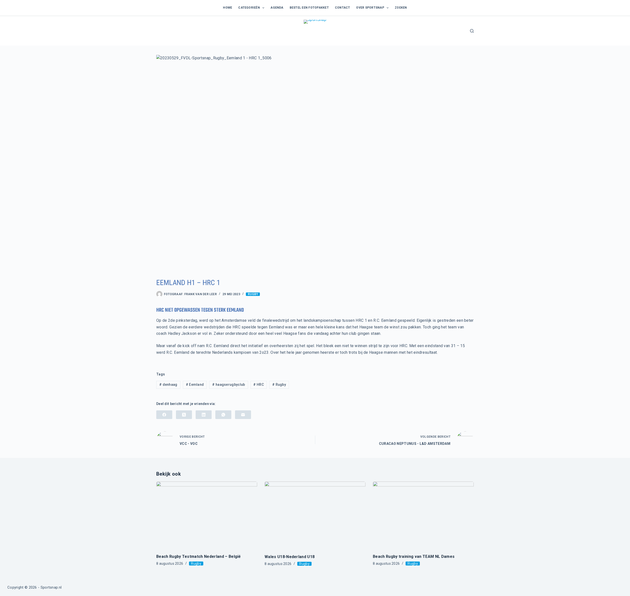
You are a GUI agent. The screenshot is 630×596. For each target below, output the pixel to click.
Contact (342, 7)
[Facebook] (164, 414)
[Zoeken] (472, 31)
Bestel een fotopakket (309, 7)
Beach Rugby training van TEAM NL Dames (414, 556)
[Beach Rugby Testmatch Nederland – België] (206, 515)
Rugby (253, 294)
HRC (258, 385)
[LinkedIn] (204, 414)
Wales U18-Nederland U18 (290, 556)
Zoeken (401, 7)
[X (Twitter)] (184, 414)
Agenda (276, 7)
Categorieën (249, 7)
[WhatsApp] (223, 414)
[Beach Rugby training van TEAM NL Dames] (423, 515)
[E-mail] (243, 414)
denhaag (168, 385)
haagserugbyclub (228, 385)
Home (227, 7)
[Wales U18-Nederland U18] (315, 515)
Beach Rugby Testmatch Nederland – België (198, 556)
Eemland (195, 385)
